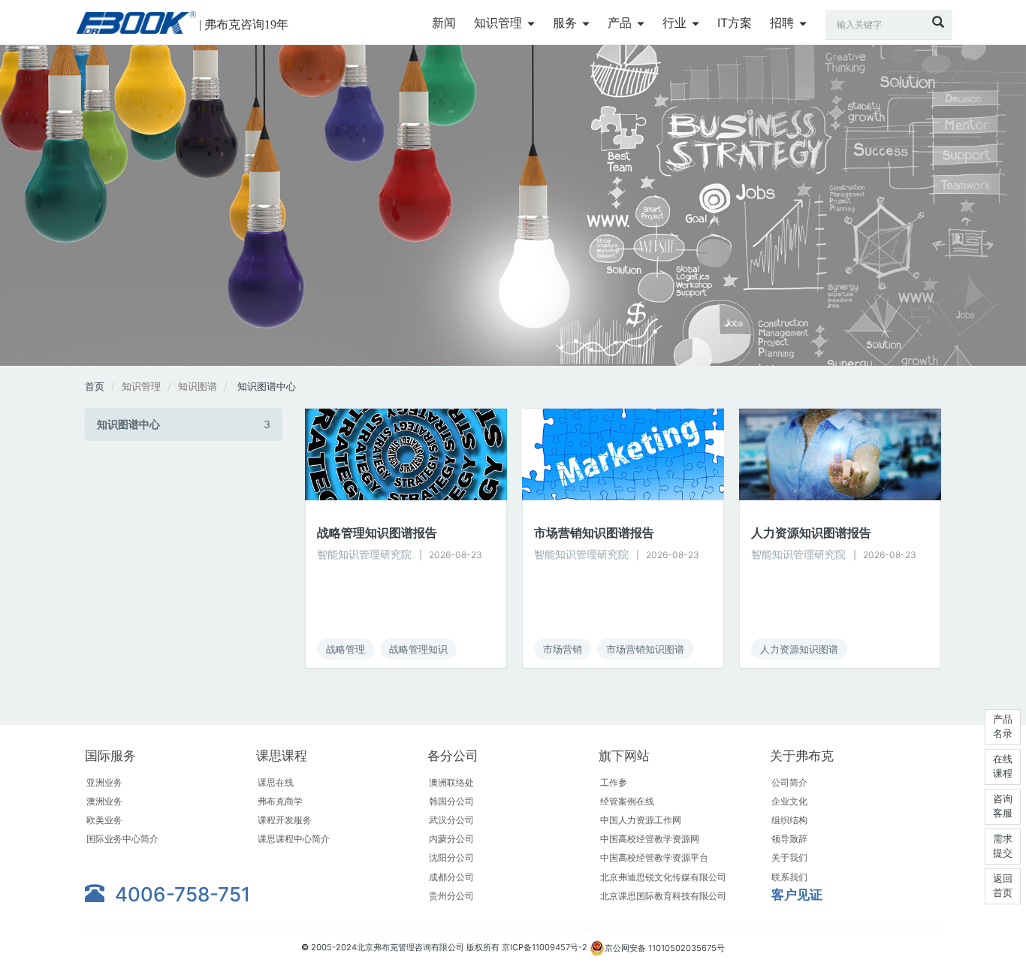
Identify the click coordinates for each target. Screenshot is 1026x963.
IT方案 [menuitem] (734, 22)
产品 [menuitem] (621, 22)
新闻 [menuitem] (444, 22)
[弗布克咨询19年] (136, 23)
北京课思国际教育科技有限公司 (663, 895)
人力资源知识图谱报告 (811, 532)
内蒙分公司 (451, 838)
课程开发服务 (285, 820)
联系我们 (789, 877)
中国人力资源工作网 (640, 820)
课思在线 (276, 782)
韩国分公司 (451, 801)
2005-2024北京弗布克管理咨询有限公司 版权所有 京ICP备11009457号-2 (450, 948)
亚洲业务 (104, 782)
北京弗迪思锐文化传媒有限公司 (663, 877)
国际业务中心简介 (122, 838)
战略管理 (345, 649)
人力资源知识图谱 (799, 649)
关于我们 (789, 857)
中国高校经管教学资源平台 (654, 857)
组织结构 (789, 820)
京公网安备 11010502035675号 (665, 948)
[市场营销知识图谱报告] (623, 453)
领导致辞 (789, 838)
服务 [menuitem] (567, 22)
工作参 (613, 782)
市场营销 (562, 649)
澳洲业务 (104, 801)
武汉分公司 (451, 820)
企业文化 (789, 801)
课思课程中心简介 (294, 838)
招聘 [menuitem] (784, 22)
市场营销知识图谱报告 (594, 532)
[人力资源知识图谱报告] (840, 453)
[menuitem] (443, 23)
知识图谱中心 (266, 386)
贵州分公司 (451, 895)
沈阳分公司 (451, 857)
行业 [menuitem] (676, 22)
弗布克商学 (280, 801)
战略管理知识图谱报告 (377, 532)
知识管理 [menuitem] (500, 22)
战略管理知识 (418, 649)
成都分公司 (451, 877)
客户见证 (796, 894)
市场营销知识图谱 (645, 649)
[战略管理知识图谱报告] (406, 453)
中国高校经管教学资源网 (649, 838)
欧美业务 (104, 820)
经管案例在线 (627, 801)
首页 (94, 386)
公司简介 (789, 782)
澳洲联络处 (451, 782)
